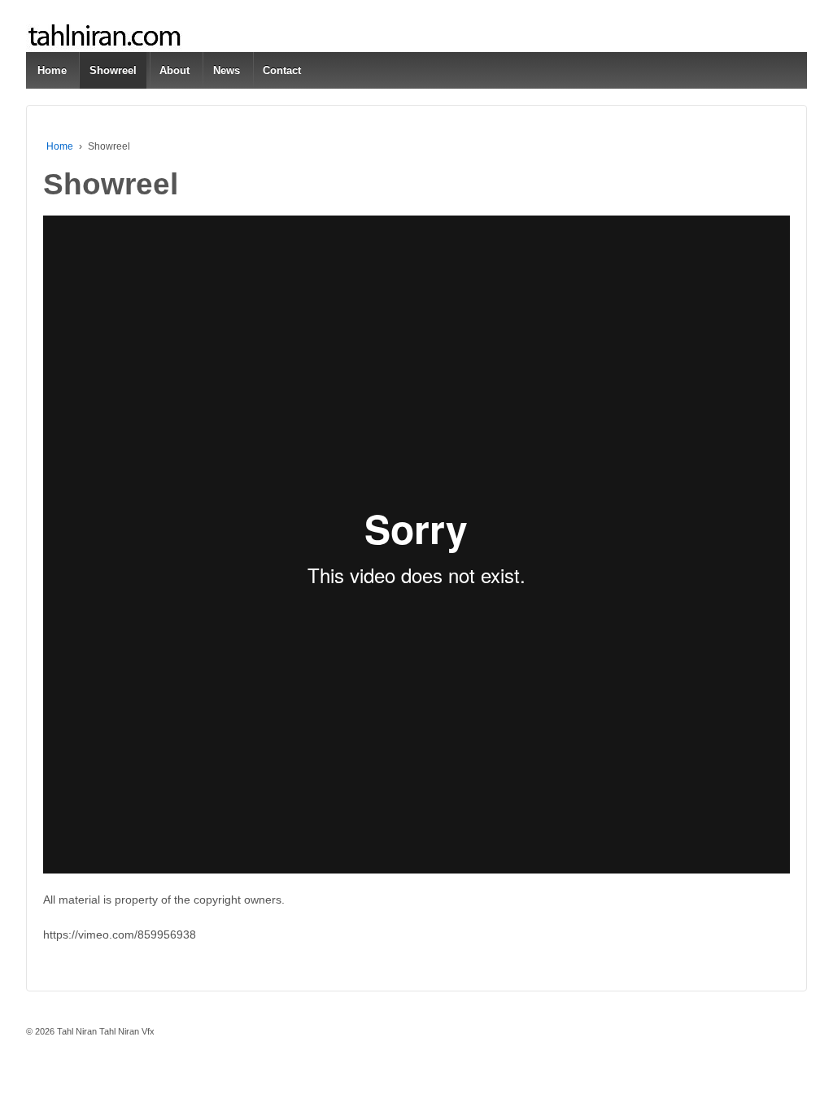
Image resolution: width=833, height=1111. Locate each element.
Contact (282, 70)
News (226, 70)
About (174, 70)
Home (52, 70)
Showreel (113, 70)
